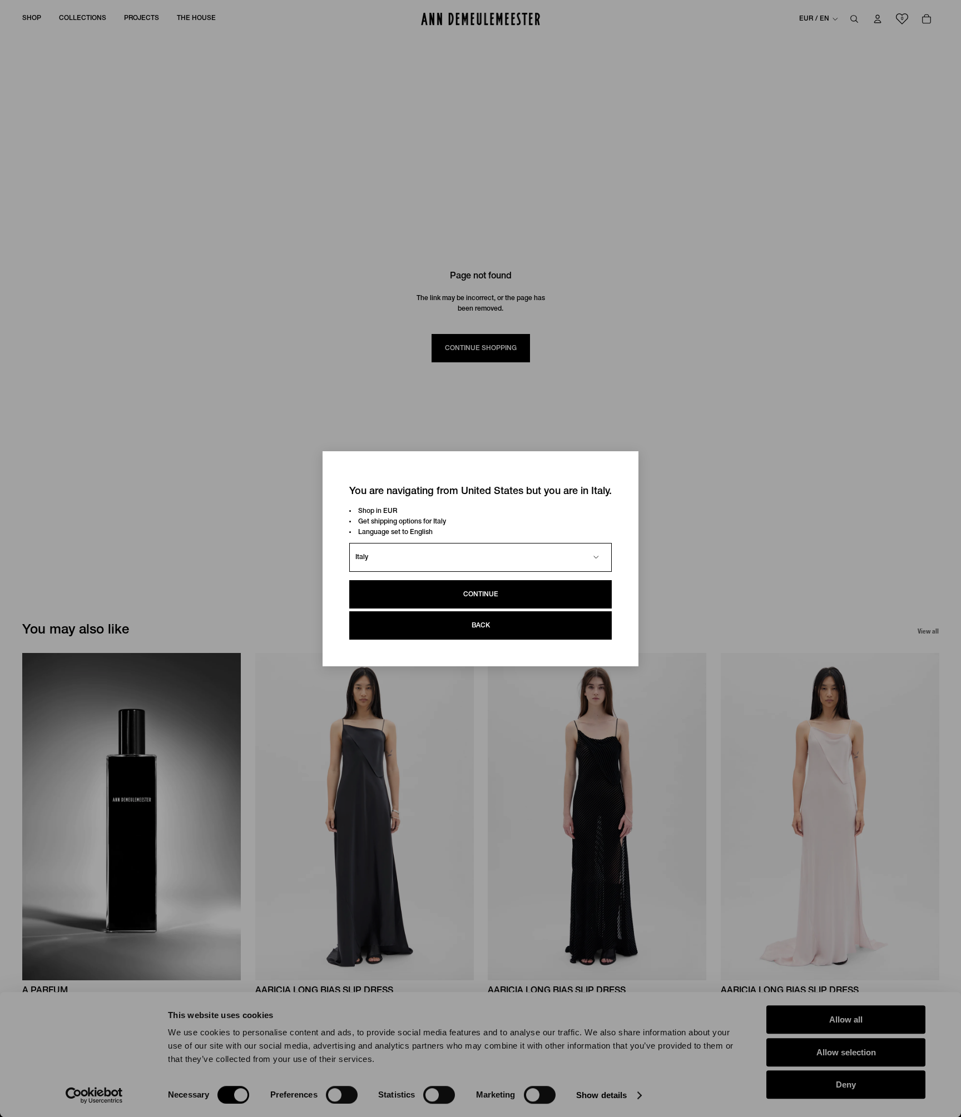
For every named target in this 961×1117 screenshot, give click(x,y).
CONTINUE (480, 594)
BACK (481, 625)
